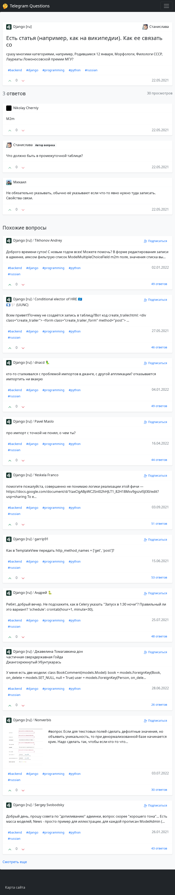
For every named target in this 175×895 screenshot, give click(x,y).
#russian (91, 70)
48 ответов (159, 636)
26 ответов (159, 705)
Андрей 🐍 (43, 592)
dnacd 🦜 (42, 362)
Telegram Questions (29, 6)
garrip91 (41, 539)
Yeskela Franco (46, 475)
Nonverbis (43, 720)
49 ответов (159, 284)
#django (32, 70)
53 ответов (159, 577)
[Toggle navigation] (166, 6)
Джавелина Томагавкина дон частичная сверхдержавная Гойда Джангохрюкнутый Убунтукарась (44, 656)
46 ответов (159, 347)
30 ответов (159, 790)
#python (75, 70)
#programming (53, 70)
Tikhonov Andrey (48, 240)
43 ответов (159, 848)
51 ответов (159, 524)
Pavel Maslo (44, 421)
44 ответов (159, 460)
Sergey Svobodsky (49, 804)
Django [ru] (22, 26)
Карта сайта (15, 887)
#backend (15, 70)
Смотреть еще (15, 861)
